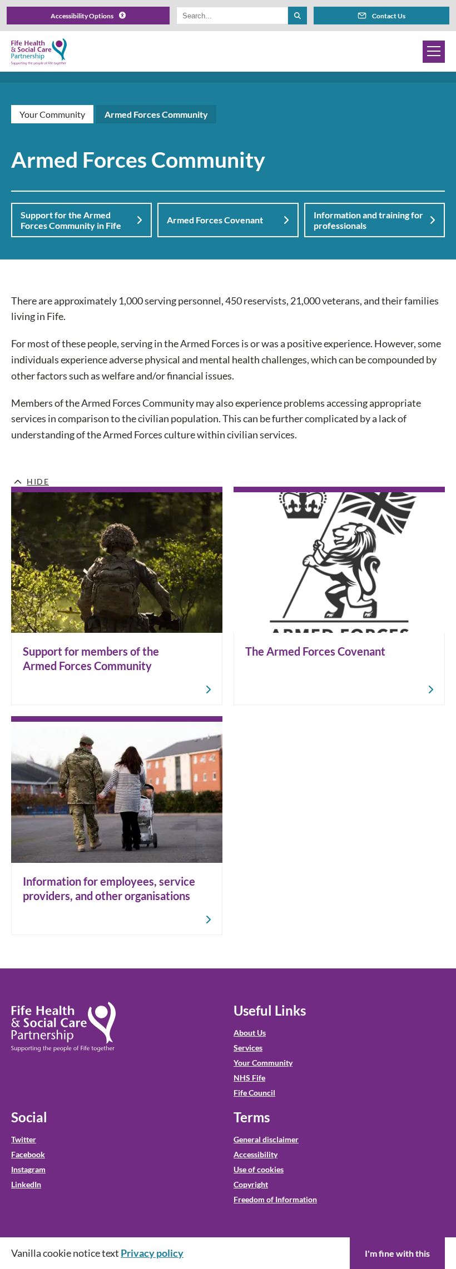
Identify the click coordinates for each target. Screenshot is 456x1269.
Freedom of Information (275, 1199)
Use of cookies (259, 1169)
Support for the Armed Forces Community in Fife (71, 220)
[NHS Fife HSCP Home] (63, 1027)
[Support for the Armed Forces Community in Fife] (116, 596)
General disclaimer (266, 1139)
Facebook (28, 1154)
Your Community (52, 114)
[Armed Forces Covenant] (339, 596)
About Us (250, 1032)
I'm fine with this (397, 1253)
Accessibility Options (82, 16)
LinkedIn (26, 1184)
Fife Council (254, 1092)
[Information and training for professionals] (116, 825)
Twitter (23, 1139)
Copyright (251, 1184)
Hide (38, 481)
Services (248, 1047)
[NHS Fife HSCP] (39, 52)
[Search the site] (297, 15)
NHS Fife (249, 1077)
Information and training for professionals (368, 220)
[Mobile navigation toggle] (434, 52)
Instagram (28, 1169)
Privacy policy (152, 1253)
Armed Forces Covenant (215, 219)
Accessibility (255, 1154)
